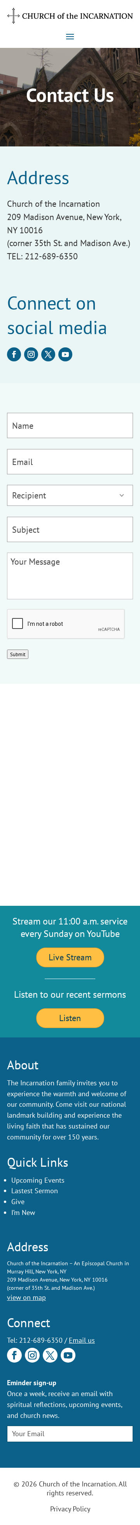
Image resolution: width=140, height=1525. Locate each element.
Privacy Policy (70, 1508)
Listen (70, 1018)
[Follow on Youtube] (65, 354)
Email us (82, 1340)
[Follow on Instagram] (31, 354)
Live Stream (70, 957)
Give (17, 1201)
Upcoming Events (38, 1180)
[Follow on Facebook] (14, 354)
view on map (26, 1297)
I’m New (23, 1212)
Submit (17, 654)
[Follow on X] (48, 354)
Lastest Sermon (34, 1190)
